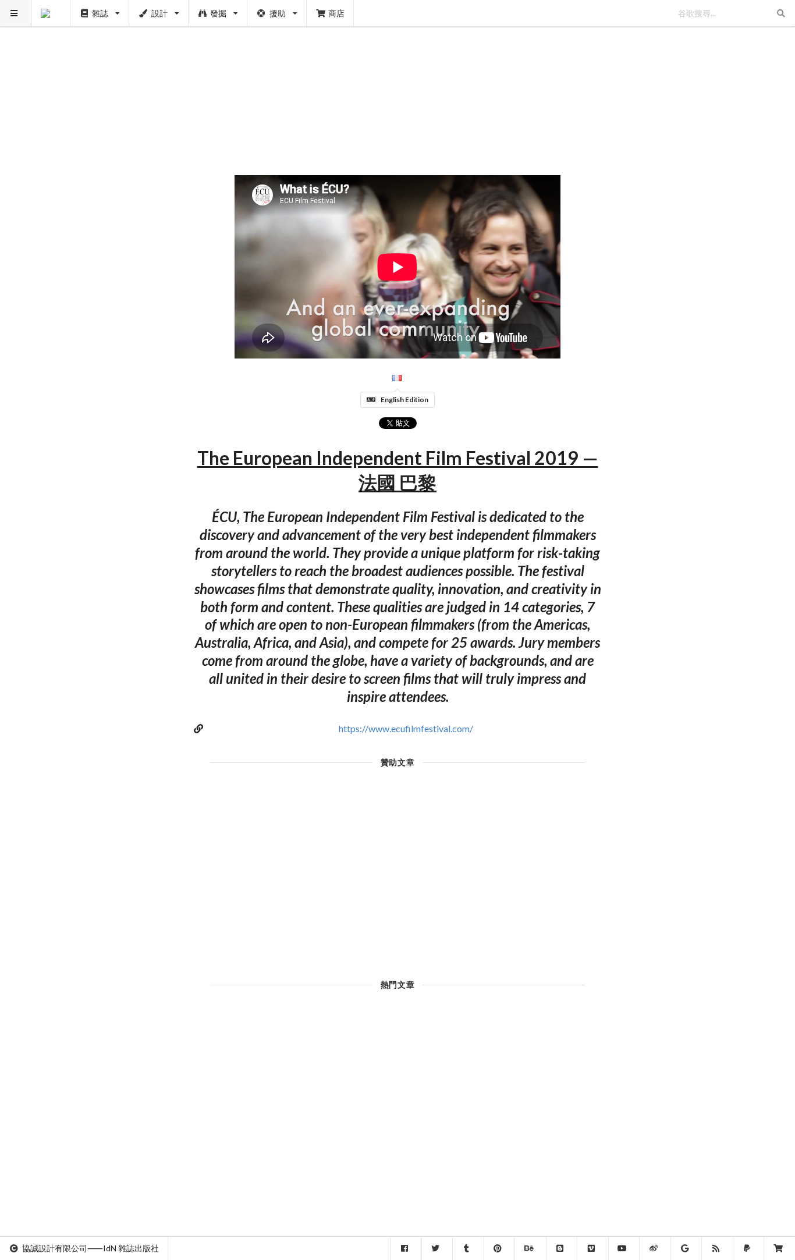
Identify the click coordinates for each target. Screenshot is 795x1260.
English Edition (404, 399)
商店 (336, 13)
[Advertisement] (398, 81)
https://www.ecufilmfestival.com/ (406, 728)
